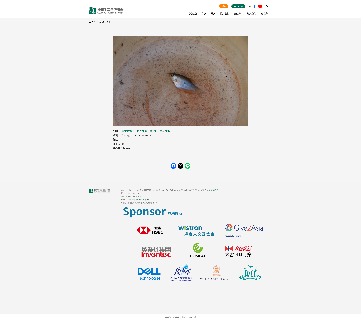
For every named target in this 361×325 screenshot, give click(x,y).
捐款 (224, 6)
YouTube (260, 6)
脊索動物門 (128, 131)
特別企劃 (224, 13)
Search (267, 6)
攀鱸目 (154, 131)
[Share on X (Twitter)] (180, 166)
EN (249, 6)
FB (254, 6)
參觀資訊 (192, 13)
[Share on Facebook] (173, 166)
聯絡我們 (214, 190)
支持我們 (265, 13)
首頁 (93, 22)
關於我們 (238, 13)
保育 (204, 13)
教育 (213, 13)
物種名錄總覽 (105, 22)
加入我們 (251, 13)
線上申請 (238, 6)
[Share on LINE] (187, 166)
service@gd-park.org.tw (138, 199)
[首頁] (106, 10)
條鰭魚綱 (142, 131)
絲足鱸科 (165, 131)
